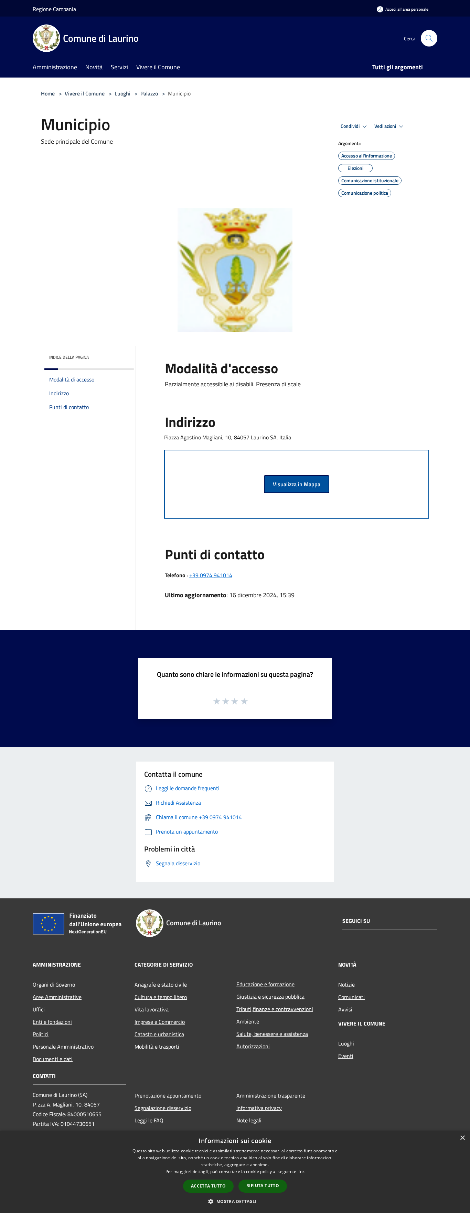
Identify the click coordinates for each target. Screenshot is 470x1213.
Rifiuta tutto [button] (262, 1186)
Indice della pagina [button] (69, 357)
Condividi (351, 126)
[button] (234, 1201)
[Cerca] (429, 38)
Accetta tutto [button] (208, 1186)
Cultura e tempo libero (161, 997)
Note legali (248, 1120)
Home (48, 93)
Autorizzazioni (253, 1046)
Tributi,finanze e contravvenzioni (274, 1009)
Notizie (346, 984)
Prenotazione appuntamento (168, 1095)
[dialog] (235, 1172)
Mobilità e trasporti (157, 1046)
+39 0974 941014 (210, 575)
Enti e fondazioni (52, 1022)
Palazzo (149, 93)
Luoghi (122, 93)
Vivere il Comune (85, 93)
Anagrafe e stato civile (161, 984)
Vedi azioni (385, 126)
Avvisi (345, 1009)
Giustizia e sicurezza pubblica (270, 996)
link (301, 1171)
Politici (41, 1034)
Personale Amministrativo (63, 1046)
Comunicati (351, 997)
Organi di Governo (54, 984)
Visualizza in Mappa (296, 484)
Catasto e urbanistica (159, 1034)
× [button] (462, 1138)
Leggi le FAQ (149, 1120)
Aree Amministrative (57, 997)
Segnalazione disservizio (163, 1108)
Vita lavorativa (152, 1009)
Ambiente (247, 1021)
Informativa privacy (259, 1108)
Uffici (39, 1009)
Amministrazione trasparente (270, 1095)
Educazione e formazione (265, 984)
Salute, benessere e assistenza (272, 1034)
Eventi (345, 1056)
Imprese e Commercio (160, 1022)
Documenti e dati (53, 1059)
